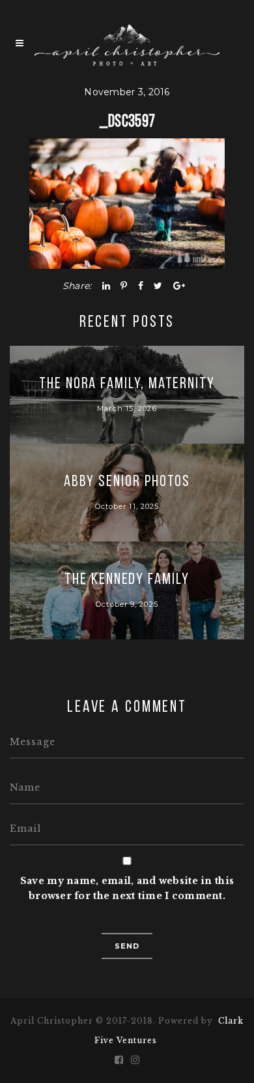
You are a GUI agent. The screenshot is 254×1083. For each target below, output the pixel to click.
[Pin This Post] (123, 286)
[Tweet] (158, 286)
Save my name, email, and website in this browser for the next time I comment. (127, 888)
